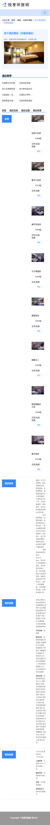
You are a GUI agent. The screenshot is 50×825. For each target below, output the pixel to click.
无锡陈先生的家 (8, 83)
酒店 (19, 20)
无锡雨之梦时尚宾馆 (26, 94)
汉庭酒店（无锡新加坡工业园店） (8, 94)
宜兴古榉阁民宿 (8, 88)
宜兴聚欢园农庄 (25, 88)
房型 (4, 110)
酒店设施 (25, 110)
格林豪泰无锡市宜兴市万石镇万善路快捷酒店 (8, 100)
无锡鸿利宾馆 (24, 83)
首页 (13, 20)
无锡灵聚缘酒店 (25, 100)
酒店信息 (13, 110)
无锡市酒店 (28, 20)
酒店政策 (37, 110)
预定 (39, 469)
